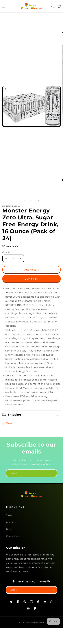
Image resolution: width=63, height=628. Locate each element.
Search (10, 515)
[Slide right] (38, 200)
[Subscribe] (53, 473)
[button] (3, 6)
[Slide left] (24, 200)
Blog (9, 529)
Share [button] (9, 423)
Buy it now (31, 278)
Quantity (7, 252)
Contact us (12, 536)
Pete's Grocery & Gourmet (34, 622)
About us (11, 522)
